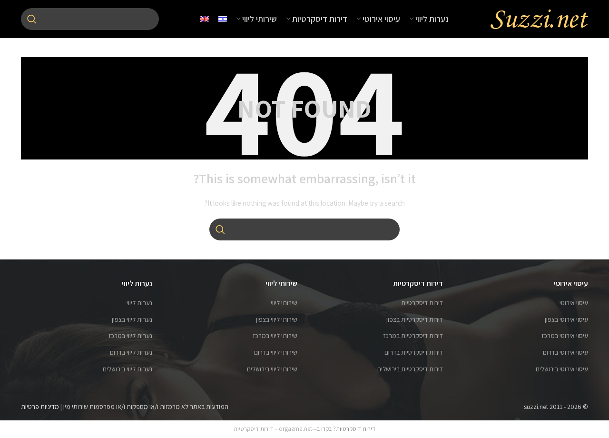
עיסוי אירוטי (574, 303)
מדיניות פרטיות (40, 406)
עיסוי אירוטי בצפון (566, 319)
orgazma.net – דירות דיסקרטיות (273, 429)
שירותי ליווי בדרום (275, 352)
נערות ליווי (139, 303)
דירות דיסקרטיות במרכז (413, 335)
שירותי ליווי (284, 303)
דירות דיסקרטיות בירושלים (410, 369)
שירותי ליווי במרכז (275, 335)
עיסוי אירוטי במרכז (564, 335)
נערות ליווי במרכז (130, 335)
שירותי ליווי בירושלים (272, 369)
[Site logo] (539, 18)
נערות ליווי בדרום (131, 352)
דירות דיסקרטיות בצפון (414, 319)
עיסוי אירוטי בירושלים (562, 369)
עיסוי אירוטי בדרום (565, 352)
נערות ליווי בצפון (132, 319)
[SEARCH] (32, 19)
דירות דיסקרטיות (422, 303)
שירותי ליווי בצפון (276, 319)
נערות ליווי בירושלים (127, 369)
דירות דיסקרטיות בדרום (413, 352)
